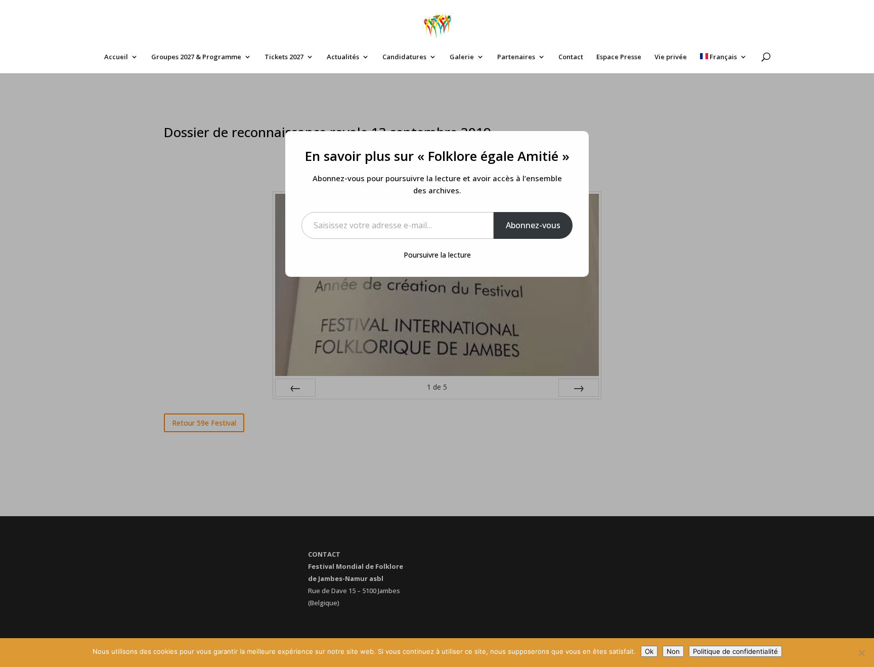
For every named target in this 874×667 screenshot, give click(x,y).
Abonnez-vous (533, 225)
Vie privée (670, 57)
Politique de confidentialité (735, 651)
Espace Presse (618, 57)
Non (673, 651)
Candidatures (404, 57)
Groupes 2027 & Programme (196, 57)
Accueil (116, 57)
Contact (570, 57)
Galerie (462, 57)
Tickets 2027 (284, 57)
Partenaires (516, 57)
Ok (649, 651)
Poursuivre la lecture (437, 255)
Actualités (343, 57)
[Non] (861, 653)
